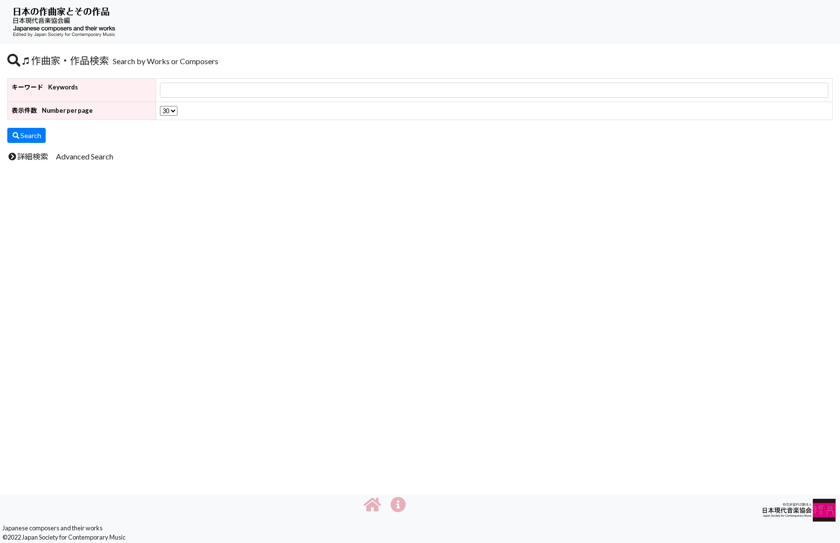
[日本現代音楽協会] (799, 509)
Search (30, 135)
